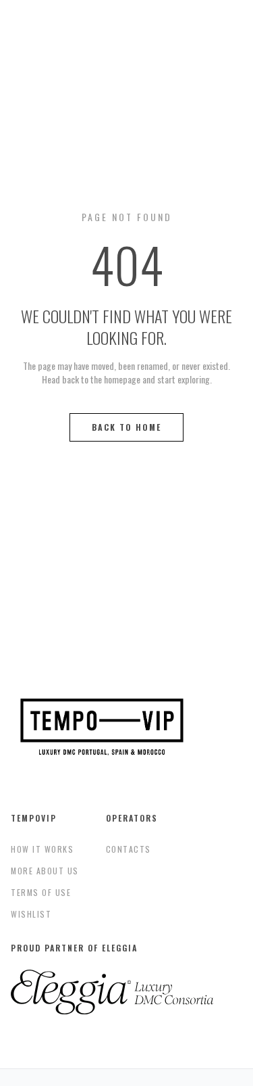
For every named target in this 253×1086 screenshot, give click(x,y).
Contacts (128, 849)
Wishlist (31, 914)
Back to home (126, 427)
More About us (45, 870)
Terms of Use (41, 892)
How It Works (42, 849)
